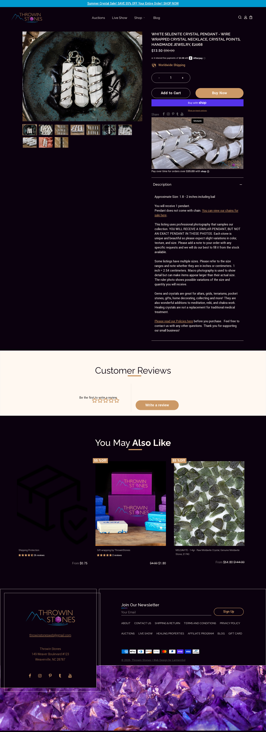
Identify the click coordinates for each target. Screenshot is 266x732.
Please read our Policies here (174, 321)
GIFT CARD (235, 633)
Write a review (157, 405)
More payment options (197, 110)
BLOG (221, 633)
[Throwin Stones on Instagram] (168, 114)
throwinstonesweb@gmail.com (50, 635)
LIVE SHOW (145, 633)
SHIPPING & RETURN (167, 623)
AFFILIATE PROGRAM (201, 633)
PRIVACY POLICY (230, 623)
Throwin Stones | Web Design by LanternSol (158, 660)
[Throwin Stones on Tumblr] (177, 114)
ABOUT (126, 623)
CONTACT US (142, 623)
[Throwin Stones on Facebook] (164, 114)
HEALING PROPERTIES (170, 633)
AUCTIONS (128, 633)
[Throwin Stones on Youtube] (182, 114)
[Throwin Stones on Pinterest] (173, 114)
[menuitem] (98, 18)
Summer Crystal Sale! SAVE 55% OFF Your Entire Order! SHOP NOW (133, 3)
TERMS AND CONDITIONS (200, 623)
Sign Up (228, 612)
